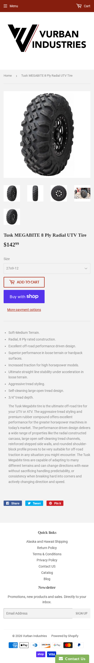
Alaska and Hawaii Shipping (47, 541)
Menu (14, 6)
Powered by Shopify (64, 636)
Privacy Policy (47, 560)
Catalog (47, 573)
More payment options (24, 310)
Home (8, 75)
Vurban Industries (35, 636)
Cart (86, 6)
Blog (47, 579)
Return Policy (47, 548)
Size (7, 259)
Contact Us (74, 659)
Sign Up (81, 613)
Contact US (47, 566)
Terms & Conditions (47, 554)
